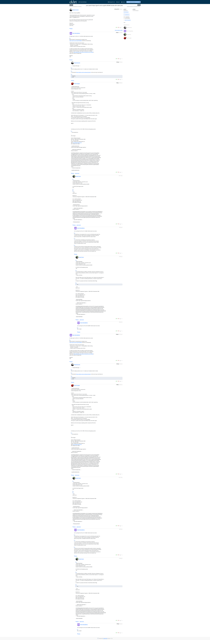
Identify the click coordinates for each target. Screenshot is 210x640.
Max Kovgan (77, 83)
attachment (77, 173)
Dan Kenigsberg (76, 33)
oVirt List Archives (82, 2)
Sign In (118, 2)
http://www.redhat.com (77, 142)
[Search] (140, 2)
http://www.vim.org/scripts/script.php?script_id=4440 (83, 52)
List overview (126, 12)
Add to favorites (128, 20)
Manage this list (112, 2)
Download (127, 14)
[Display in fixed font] (120, 27)
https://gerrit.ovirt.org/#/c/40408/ (76, 40)
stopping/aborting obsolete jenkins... (134, 6)
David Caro (78, 176)
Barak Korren (76, 9)
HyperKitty (105, 638)
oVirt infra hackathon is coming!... (76, 6)
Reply (71, 28)
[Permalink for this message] (121, 27)
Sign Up (123, 2)
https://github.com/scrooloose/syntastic (83, 72)
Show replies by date (118, 30)
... (70, 38)
